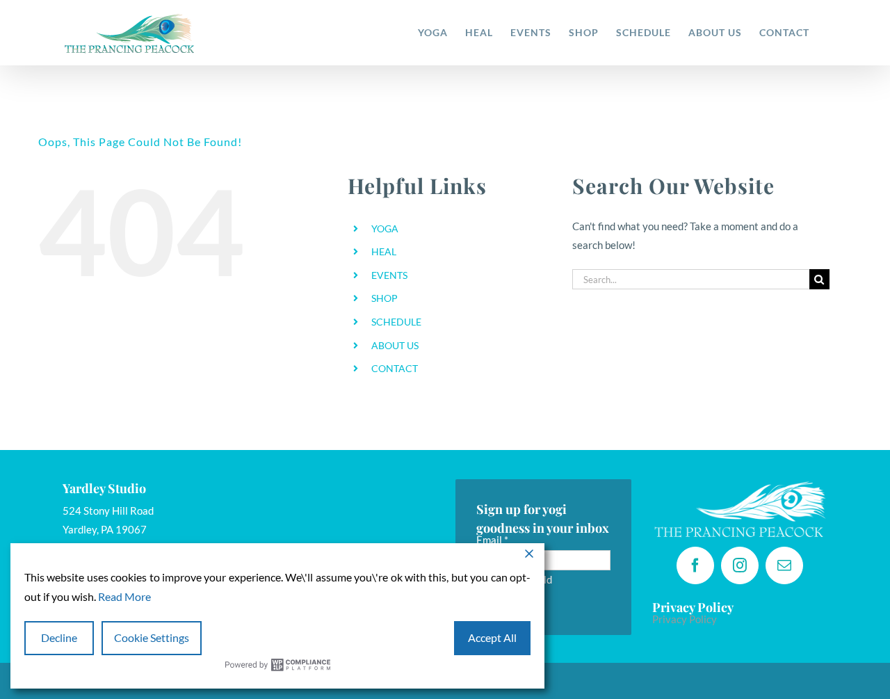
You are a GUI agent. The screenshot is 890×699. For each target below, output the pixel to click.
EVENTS (389, 275)
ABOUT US (395, 345)
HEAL (383, 251)
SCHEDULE (396, 322)
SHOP (384, 298)
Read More (124, 596)
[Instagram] (740, 565)
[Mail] (784, 565)
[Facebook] (695, 565)
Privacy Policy (684, 619)
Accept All (492, 637)
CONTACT (394, 368)
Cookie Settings (151, 637)
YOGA (384, 228)
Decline (59, 637)
